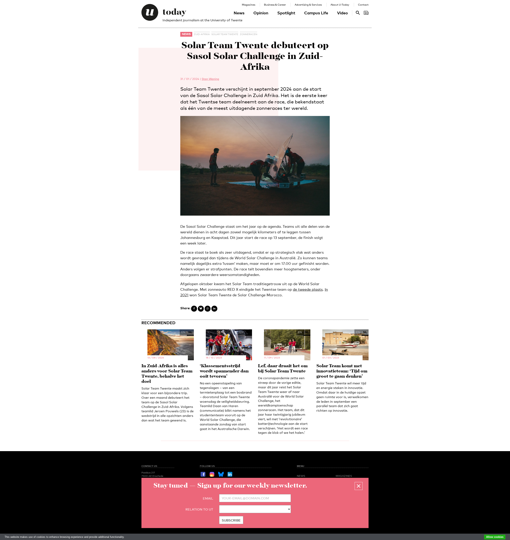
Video (342, 12)
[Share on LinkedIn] (214, 309)
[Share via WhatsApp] (208, 309)
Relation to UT (199, 509)
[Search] (366, 12)
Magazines (248, 4)
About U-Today (340, 4)
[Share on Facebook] (194, 309)
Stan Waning (210, 79)
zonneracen (248, 34)
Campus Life (316, 12)
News (239, 12)
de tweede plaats (308, 289)
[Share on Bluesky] (201, 309)
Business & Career (275, 4)
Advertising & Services (308, 4)
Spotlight (286, 12)
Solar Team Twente (224, 34)
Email (208, 498)
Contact (363, 4)
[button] (359, 486)
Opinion (260, 12)
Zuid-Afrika (202, 34)
